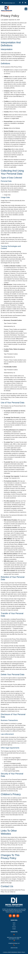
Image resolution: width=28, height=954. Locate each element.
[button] (26, 9)
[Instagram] (20, 2)
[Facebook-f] (22, 2)
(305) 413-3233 (14, 947)
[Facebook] (14, 915)
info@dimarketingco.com (14, 943)
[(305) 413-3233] (14, 945)
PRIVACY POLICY (21, 952)
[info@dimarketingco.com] (14, 940)
